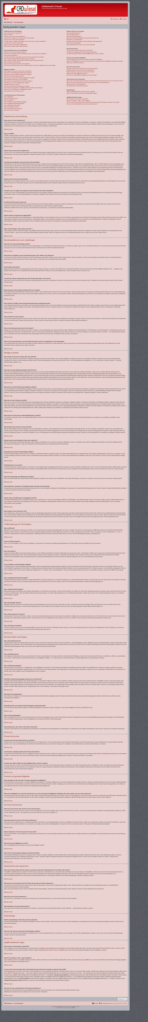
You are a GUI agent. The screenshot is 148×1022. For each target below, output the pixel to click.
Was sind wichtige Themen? (11, 106)
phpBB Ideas (88, 960)
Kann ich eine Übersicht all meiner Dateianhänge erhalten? (82, 93)
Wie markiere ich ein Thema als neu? (14, 91)
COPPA (100, 164)
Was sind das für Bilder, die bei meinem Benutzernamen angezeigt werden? (24, 60)
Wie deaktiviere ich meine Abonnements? (77, 85)
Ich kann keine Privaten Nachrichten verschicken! (80, 50)
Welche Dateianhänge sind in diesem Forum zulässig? (81, 91)
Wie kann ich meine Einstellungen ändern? (15, 52)
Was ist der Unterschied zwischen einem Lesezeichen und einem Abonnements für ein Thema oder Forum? (95, 80)
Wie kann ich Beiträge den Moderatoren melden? (17, 86)
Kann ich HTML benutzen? (11, 98)
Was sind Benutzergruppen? (74, 36)
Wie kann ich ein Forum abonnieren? (76, 84)
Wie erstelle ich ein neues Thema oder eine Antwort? (18, 71)
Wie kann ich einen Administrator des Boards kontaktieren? (82, 104)
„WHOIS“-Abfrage (12, 973)
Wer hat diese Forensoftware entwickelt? (77, 99)
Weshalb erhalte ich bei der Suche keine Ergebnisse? (81, 70)
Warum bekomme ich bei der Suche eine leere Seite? (80, 71)
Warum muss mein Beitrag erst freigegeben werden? (18, 89)
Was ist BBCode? (8, 96)
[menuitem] (6, 19)
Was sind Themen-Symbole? (11, 110)
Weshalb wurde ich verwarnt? (12, 84)
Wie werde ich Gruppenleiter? (74, 39)
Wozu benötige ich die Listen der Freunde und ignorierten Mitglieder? (84, 59)
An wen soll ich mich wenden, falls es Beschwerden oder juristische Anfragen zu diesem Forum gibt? (93, 102)
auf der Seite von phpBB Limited (58, 950)
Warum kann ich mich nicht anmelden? (14, 39)
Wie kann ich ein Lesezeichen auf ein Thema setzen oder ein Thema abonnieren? (88, 82)
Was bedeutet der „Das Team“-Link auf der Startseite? (81, 44)
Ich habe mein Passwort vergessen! (13, 43)
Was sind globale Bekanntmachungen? (14, 103)
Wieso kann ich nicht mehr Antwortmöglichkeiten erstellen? (19, 77)
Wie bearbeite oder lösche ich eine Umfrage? (16, 79)
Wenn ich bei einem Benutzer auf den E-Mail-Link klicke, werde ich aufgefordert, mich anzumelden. (30, 65)
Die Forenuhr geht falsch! (10, 55)
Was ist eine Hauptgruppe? (74, 43)
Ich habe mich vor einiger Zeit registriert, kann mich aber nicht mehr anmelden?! (25, 41)
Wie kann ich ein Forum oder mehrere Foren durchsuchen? (82, 68)
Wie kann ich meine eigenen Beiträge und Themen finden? (82, 75)
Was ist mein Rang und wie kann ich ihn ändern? (17, 63)
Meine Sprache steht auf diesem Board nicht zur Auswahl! (19, 58)
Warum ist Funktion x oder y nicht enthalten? (78, 100)
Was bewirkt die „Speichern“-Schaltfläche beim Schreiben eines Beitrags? (23, 87)
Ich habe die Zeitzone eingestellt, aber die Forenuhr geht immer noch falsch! (24, 57)
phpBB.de (122, 293)
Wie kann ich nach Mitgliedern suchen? (77, 73)
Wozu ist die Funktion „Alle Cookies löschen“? (16, 46)
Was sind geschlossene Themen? (13, 108)
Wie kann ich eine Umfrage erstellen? (14, 76)
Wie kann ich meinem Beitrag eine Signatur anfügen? (18, 74)
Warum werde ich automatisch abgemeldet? (15, 44)
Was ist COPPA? (8, 34)
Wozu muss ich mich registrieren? (13, 33)
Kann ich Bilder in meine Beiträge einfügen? (15, 101)
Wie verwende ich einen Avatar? (12, 62)
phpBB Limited (109, 293)
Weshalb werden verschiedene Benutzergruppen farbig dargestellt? (84, 41)
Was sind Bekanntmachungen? (12, 105)
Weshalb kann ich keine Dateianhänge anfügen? (16, 82)
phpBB (59, 1006)
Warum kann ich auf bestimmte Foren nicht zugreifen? (18, 81)
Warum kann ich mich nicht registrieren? (14, 36)
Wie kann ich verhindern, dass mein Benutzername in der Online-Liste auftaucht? (25, 53)
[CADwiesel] (23, 10)
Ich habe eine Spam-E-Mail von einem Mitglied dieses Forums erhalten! (85, 53)
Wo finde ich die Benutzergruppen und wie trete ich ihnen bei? (83, 38)
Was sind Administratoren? (74, 33)
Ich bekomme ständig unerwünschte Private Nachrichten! (82, 52)
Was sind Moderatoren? (73, 34)
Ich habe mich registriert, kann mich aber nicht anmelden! (19, 38)
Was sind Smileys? (9, 100)
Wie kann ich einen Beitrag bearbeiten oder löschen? (18, 72)
